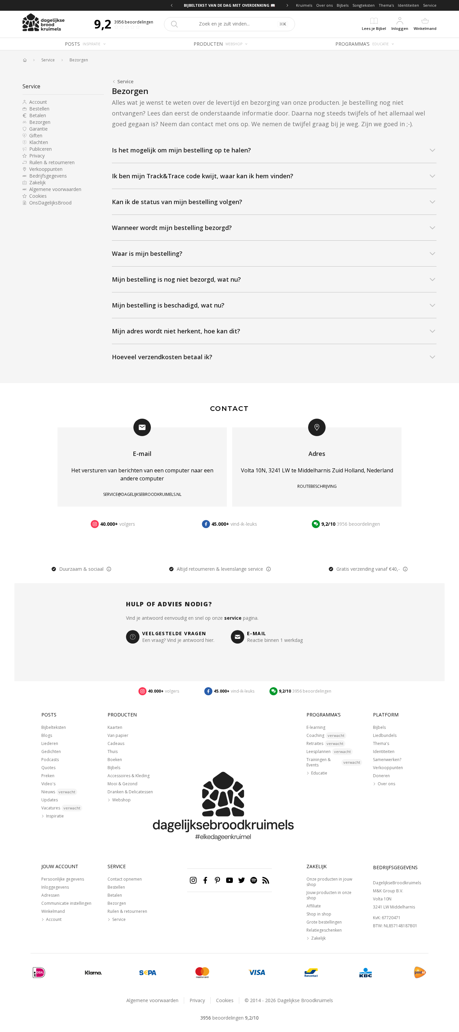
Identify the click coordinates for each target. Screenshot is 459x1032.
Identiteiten (408, 5)
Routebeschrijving (317, 486)
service (233, 618)
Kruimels (304, 5)
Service (429, 5)
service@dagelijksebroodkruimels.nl (142, 494)
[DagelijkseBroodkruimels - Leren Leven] (25, 60)
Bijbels (342, 5)
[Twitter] (241, 880)
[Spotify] (253, 880)
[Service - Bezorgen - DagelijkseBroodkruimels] (420, 972)
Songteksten (363, 5)
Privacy (197, 1000)
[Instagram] (193, 880)
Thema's (386, 5)
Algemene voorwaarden (152, 1000)
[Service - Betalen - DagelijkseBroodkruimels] (39, 972)
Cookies (225, 1000)
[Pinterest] (217, 880)
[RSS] (265, 880)
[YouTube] (229, 880)
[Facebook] (205, 880)
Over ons (324, 5)
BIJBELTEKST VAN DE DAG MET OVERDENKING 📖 (229, 5)
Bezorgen (79, 60)
